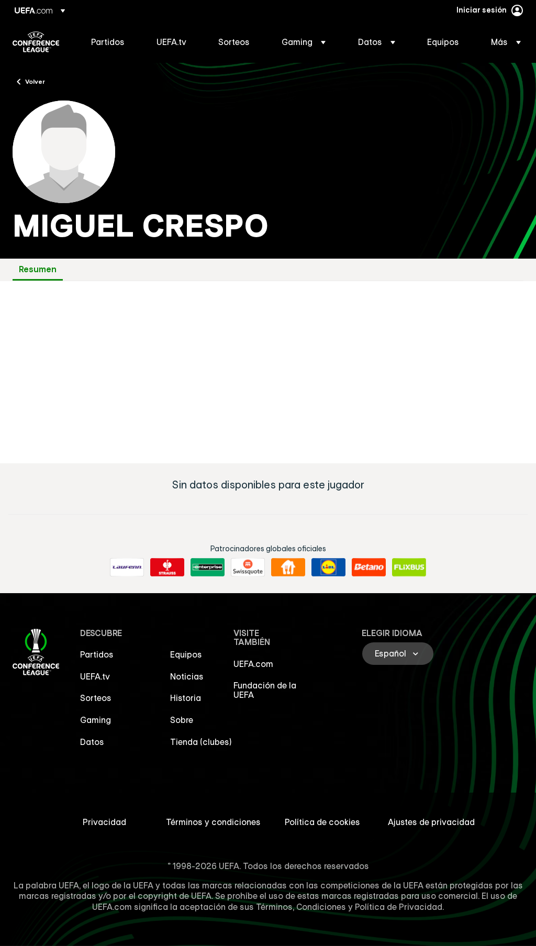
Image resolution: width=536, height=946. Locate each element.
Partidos (97, 654)
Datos (92, 742)
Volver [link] (35, 81)
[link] (107, 42)
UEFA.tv (95, 676)
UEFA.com (253, 664)
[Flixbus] (409, 567)
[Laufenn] (127, 567)
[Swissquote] (248, 567)
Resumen (38, 269)
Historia (185, 698)
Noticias (187, 676)
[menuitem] (110, 42)
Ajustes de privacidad (431, 822)
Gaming (95, 720)
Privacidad (104, 822)
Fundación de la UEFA (264, 690)
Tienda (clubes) (201, 742)
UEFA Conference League (36, 41)
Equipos (186, 654)
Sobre (181, 720)
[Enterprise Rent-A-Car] (208, 567)
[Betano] (369, 567)
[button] (303, 42)
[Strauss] (167, 567)
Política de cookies (322, 822)
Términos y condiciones (213, 822)
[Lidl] (328, 567)
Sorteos (95, 698)
